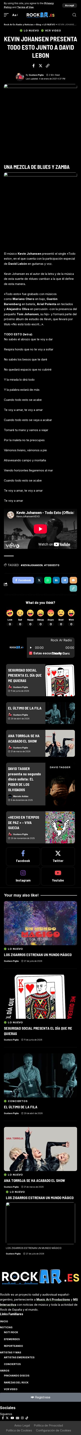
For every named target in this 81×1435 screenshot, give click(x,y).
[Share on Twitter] (40, 65)
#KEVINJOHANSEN (32, 565)
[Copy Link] (47, 65)
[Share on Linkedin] (56, 580)
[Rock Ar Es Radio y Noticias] (40, 15)
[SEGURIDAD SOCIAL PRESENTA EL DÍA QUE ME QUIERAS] (60, 680)
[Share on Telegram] (64, 580)
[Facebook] (23, 856)
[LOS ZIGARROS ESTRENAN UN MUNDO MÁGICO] (40, 1223)
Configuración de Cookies (53, 1430)
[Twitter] (58, 856)
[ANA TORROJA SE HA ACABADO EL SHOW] (60, 743)
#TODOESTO (51, 565)
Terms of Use (25, 7)
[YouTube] (12, 1418)
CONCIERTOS (18, 1101)
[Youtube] (58, 876)
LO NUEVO (31, 30)
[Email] (73, 580)
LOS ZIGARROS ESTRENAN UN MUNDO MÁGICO (40, 1197)
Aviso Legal (22, 1425)
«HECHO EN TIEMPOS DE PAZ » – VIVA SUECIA (23, 822)
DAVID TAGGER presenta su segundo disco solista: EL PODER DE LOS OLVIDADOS (24, 779)
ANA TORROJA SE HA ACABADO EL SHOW (34, 1180)
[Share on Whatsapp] (47, 580)
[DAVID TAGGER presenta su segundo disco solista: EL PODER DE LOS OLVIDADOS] (60, 784)
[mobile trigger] (7, 15)
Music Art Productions (53, 1299)
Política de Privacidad (48, 1425)
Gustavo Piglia (36, 75)
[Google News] (17, 1418)
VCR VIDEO (53, 30)
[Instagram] (23, 876)
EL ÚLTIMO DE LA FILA (24, 708)
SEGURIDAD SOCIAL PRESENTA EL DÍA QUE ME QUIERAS (25, 675)
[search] (74, 15)
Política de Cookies (19, 1430)
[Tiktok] (27, 1418)
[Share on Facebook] (33, 65)
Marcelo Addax (20, 796)
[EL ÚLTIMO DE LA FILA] (60, 713)
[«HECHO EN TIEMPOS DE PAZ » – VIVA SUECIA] (60, 827)
